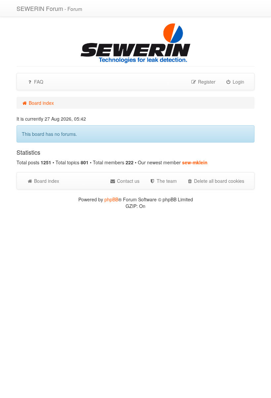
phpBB (111, 199)
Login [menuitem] (237, 81)
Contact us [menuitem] (127, 181)
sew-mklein (195, 162)
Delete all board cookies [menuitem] (218, 181)
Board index (46, 181)
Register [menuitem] (206, 81)
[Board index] (135, 42)
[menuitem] (163, 181)
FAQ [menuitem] (38, 81)
